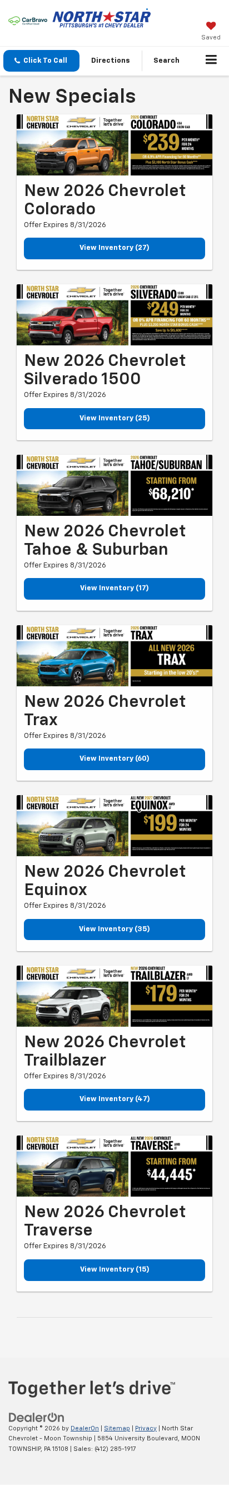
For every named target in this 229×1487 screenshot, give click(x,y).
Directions (110, 60)
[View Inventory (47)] (114, 996)
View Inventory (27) (114, 248)
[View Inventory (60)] (114, 655)
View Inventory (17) (114, 588)
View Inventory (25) (114, 418)
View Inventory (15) (115, 1269)
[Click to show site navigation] (211, 61)
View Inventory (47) (114, 1099)
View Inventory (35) (114, 929)
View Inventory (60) (114, 758)
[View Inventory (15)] (114, 1166)
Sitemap (117, 1428)
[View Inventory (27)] (114, 144)
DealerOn (85, 1428)
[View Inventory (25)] (114, 314)
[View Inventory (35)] (114, 825)
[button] (41, 61)
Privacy (146, 1428)
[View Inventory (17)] (114, 485)
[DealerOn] (36, 1417)
